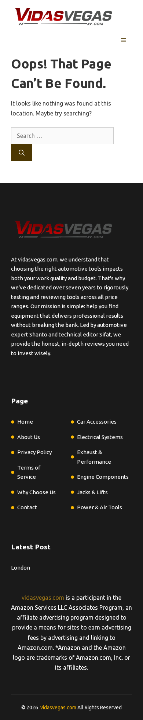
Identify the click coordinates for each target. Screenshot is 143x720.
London (20, 567)
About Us (28, 437)
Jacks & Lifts (92, 492)
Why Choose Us (36, 492)
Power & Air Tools (99, 507)
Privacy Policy (34, 452)
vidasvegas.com (43, 597)
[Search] (21, 152)
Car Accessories (97, 421)
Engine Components (103, 477)
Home (25, 421)
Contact (27, 507)
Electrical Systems (100, 437)
